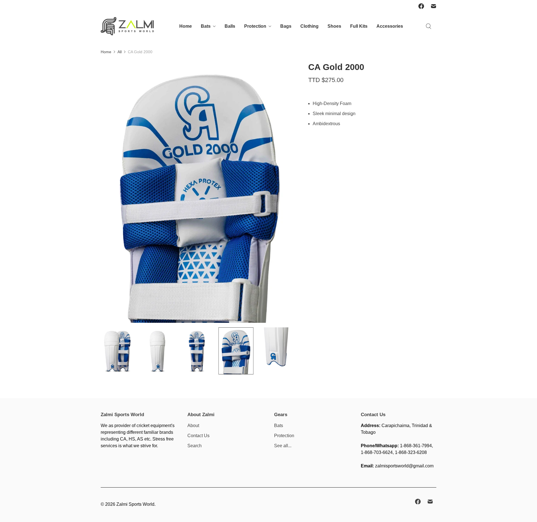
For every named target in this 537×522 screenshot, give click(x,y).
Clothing (309, 26)
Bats (206, 26)
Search (194, 445)
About (193, 425)
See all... (282, 445)
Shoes (334, 26)
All (119, 52)
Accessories (389, 26)
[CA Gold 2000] (197, 192)
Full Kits (359, 26)
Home (185, 26)
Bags (285, 26)
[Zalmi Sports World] (127, 26)
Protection (255, 26)
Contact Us (198, 435)
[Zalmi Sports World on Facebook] (421, 6)
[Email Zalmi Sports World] (433, 6)
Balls (230, 26)
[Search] (428, 26)
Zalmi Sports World (135, 504)
